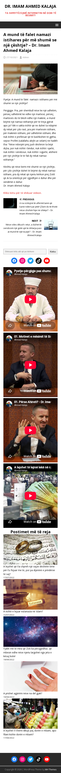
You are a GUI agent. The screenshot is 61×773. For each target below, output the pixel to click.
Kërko (53, 251)
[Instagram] (22, 261)
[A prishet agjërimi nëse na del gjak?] (30, 676)
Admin (26, 57)
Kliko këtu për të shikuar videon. (22, 192)
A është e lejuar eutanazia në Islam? (23, 611)
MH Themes (50, 769)
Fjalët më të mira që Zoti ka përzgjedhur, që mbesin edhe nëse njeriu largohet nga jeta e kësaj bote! (27, 652)
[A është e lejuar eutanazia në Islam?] (30, 594)
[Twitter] (30, 261)
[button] (56, 24)
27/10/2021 (12, 57)
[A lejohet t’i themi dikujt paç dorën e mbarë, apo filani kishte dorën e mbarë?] (30, 713)
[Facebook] (14, 261)
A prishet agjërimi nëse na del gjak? (22, 693)
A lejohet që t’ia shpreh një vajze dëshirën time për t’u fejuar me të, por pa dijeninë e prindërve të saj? (29, 570)
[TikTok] (39, 261)
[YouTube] (47, 261)
